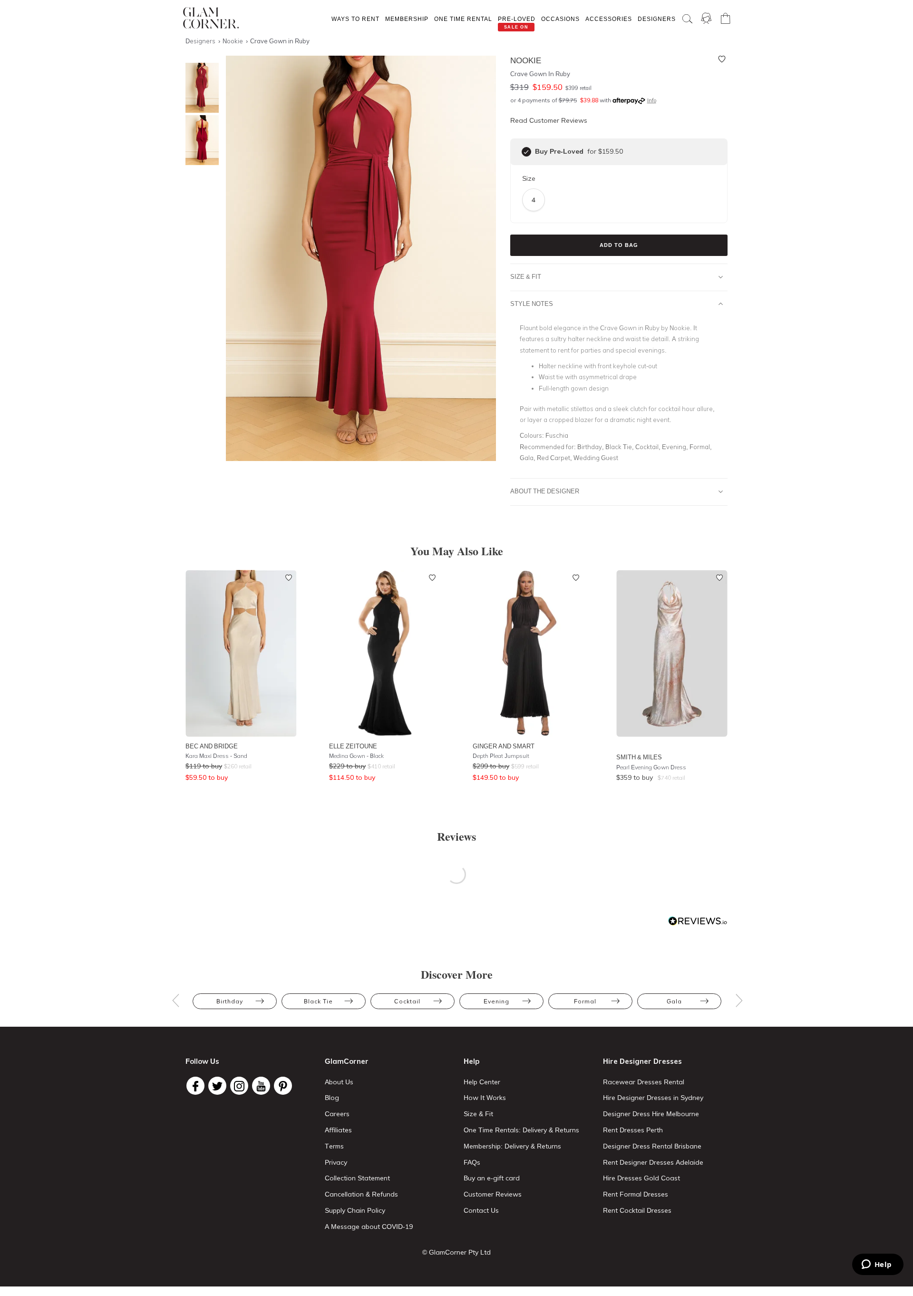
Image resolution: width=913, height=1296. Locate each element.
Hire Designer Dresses (642, 1061)
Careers (337, 1113)
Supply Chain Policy (355, 1210)
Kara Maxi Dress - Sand (216, 755)
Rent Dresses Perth (633, 1130)
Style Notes (531, 303)
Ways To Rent (355, 18)
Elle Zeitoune (353, 746)
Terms (334, 1146)
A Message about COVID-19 (369, 1226)
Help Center (482, 1082)
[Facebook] (195, 1086)
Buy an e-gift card (492, 1178)
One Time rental (463, 18)
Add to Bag (619, 245)
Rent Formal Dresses (635, 1194)
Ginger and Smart (503, 746)
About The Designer (544, 491)
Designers (657, 18)
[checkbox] (526, 152)
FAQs (472, 1162)
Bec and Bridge (211, 746)
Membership (406, 18)
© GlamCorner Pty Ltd (456, 1252)
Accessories (608, 18)
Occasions (560, 18)
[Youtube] (261, 1086)
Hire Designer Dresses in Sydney (653, 1097)
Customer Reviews (493, 1194)
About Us (339, 1082)
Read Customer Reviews (548, 120)
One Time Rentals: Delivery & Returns (521, 1130)
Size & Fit (525, 276)
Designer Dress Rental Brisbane (652, 1146)
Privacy (336, 1162)
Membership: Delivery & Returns (512, 1146)
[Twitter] (217, 1086)
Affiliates (338, 1130)
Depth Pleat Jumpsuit (501, 755)
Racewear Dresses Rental (643, 1082)
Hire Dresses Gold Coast (641, 1178)
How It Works (485, 1097)
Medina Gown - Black (356, 755)
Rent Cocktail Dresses (637, 1210)
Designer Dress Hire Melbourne (651, 1113)
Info (651, 100)
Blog (332, 1097)
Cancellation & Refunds (361, 1194)
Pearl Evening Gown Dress (651, 767)
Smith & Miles (639, 757)
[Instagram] (239, 1086)
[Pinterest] (283, 1086)
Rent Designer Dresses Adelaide (653, 1162)
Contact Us (481, 1210)
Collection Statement (357, 1178)
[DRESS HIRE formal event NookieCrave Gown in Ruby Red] (199, 88)
